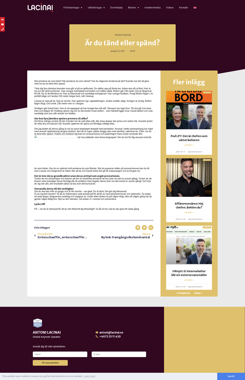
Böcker (132, 7)
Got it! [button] (231, 376)
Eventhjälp (116, 7)
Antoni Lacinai (47, 332)
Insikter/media (153, 7)
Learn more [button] (89, 376)
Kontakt (183, 7)
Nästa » (198, 293)
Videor (170, 7)
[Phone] (2, 29)
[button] (137, 227)
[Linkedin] (2, 19)
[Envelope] (2, 24)
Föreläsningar (71, 7)
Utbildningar (95, 7)
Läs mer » (189, 145)
